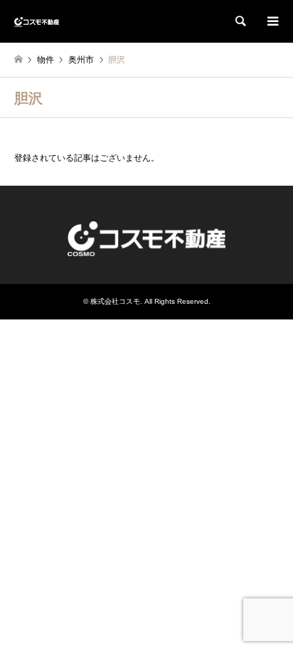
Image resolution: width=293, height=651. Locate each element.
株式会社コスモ (115, 301)
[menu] (271, 21)
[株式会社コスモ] (36, 21)
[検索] (239, 21)
